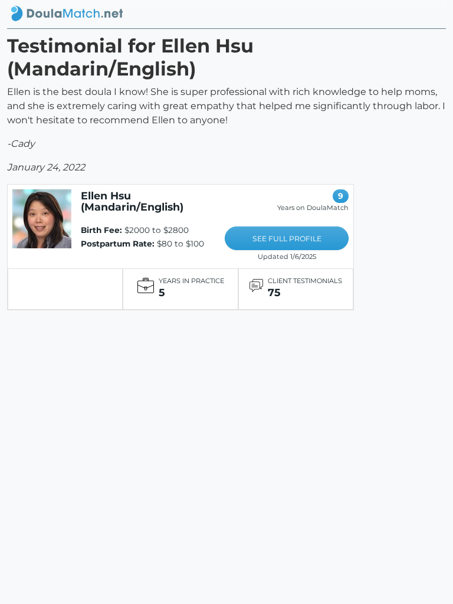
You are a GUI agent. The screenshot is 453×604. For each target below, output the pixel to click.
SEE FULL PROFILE (286, 238)
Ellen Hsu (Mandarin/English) (132, 201)
